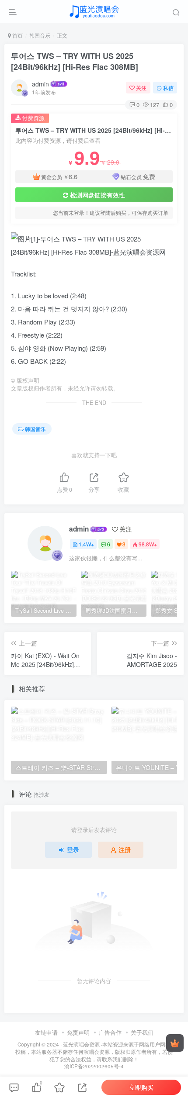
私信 (168, 87)
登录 (73, 849)
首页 (17, 35)
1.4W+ (86, 544)
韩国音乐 (39, 35)
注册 (124, 849)
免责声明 (78, 1032)
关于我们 (142, 1032)
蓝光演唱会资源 (81, 1044)
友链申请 (46, 1032)
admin (40, 83)
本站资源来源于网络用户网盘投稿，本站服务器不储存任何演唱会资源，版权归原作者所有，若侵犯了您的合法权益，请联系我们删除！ (94, 1051)
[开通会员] (175, 1043)
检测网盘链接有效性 (97, 194)
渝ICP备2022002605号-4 (94, 1066)
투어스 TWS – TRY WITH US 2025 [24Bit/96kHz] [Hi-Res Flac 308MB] (74, 61)
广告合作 (110, 1032)
